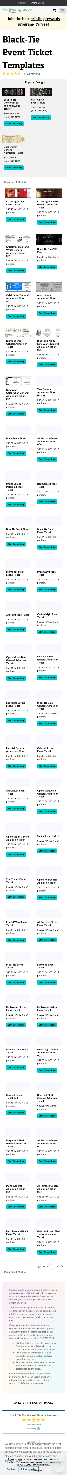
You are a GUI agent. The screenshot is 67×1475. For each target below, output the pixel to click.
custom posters (43, 1355)
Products (22, 3)
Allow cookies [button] (28, 1469)
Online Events (37, 3)
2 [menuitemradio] (57, 1266)
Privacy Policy (13, 1461)
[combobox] (40, 1266)
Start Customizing (13, 124)
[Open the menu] (62, 10)
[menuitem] (48, 1266)
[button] (23, 1461)
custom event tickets (24, 1293)
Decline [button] (11, 1469)
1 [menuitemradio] (52, 1266)
